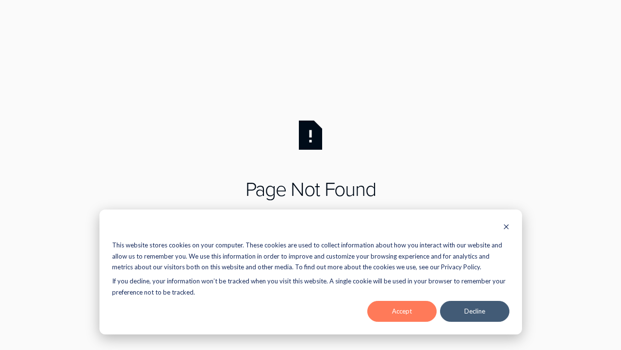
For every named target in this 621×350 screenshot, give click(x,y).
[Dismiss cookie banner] (506, 227)
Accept (402, 311)
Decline (474, 311)
